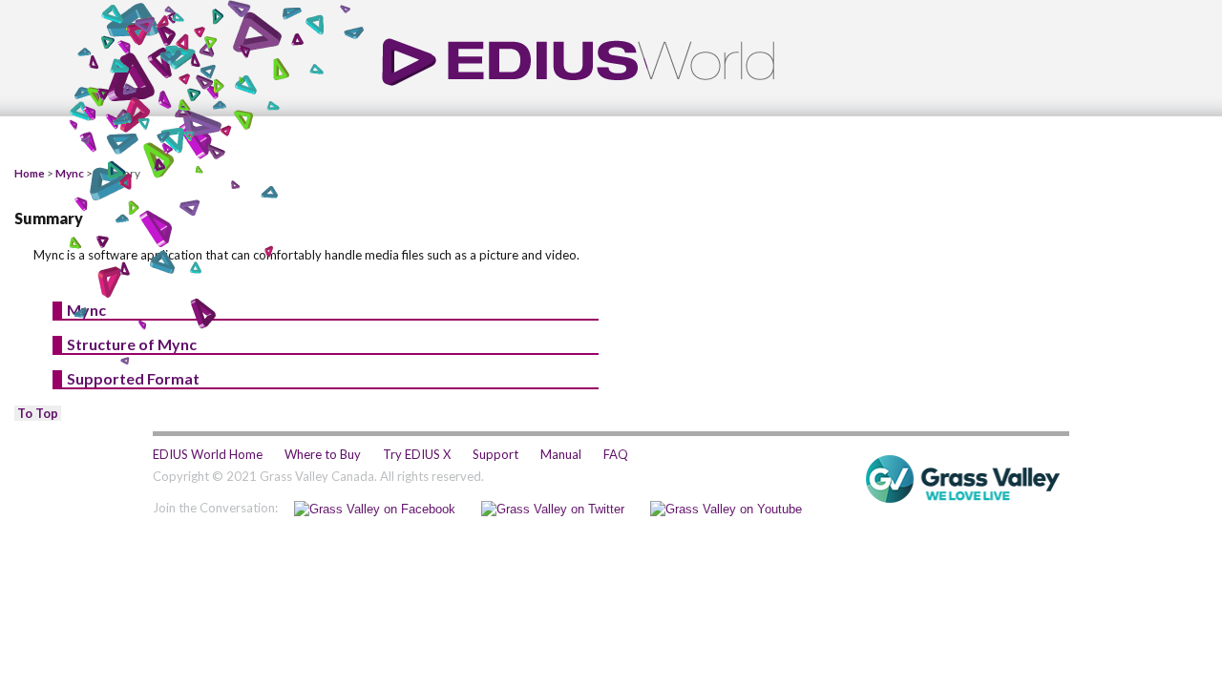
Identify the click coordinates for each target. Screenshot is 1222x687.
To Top (37, 413)
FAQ (615, 454)
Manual (560, 454)
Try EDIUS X (417, 454)
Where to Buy (322, 454)
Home (29, 172)
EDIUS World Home (208, 454)
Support (495, 454)
